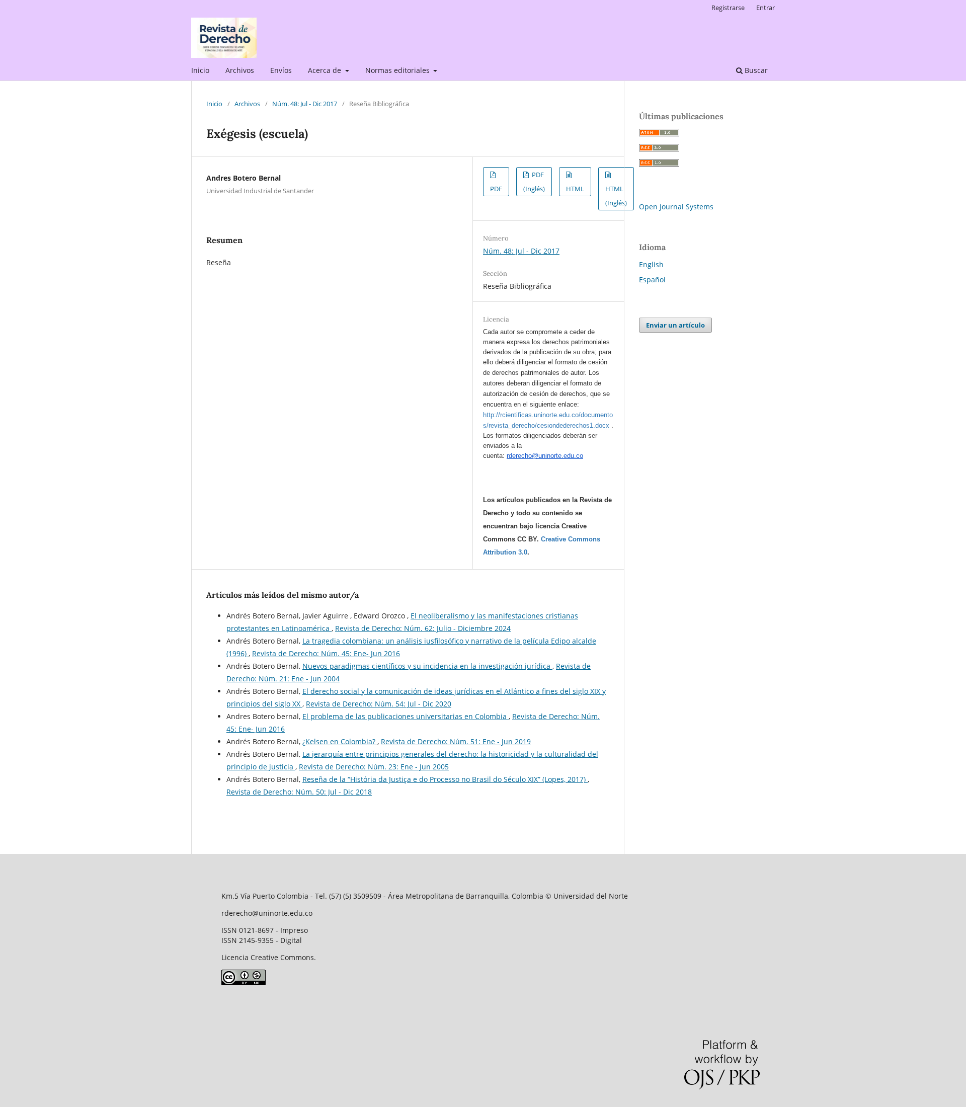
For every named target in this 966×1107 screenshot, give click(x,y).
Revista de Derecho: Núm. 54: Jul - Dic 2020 (378, 703)
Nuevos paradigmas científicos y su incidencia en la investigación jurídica (427, 666)
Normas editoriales (398, 70)
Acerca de (325, 70)
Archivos (239, 70)
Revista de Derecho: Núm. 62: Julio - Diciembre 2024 (423, 628)
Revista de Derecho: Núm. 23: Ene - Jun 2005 (374, 766)
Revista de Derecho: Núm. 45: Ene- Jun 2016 (326, 653)
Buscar (755, 70)
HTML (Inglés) (616, 195)
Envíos (281, 70)
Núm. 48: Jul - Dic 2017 (304, 103)
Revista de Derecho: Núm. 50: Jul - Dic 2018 (299, 792)
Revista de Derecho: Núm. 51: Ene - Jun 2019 (456, 741)
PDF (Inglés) (534, 181)
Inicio (200, 70)
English (651, 264)
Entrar (765, 7)
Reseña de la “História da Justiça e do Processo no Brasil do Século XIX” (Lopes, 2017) (445, 779)
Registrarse (728, 7)
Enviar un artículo (675, 325)
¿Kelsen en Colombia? (339, 741)
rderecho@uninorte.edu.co (545, 455)
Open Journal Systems (676, 206)
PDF (496, 188)
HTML (575, 188)
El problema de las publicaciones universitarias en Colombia (405, 716)
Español (652, 279)
